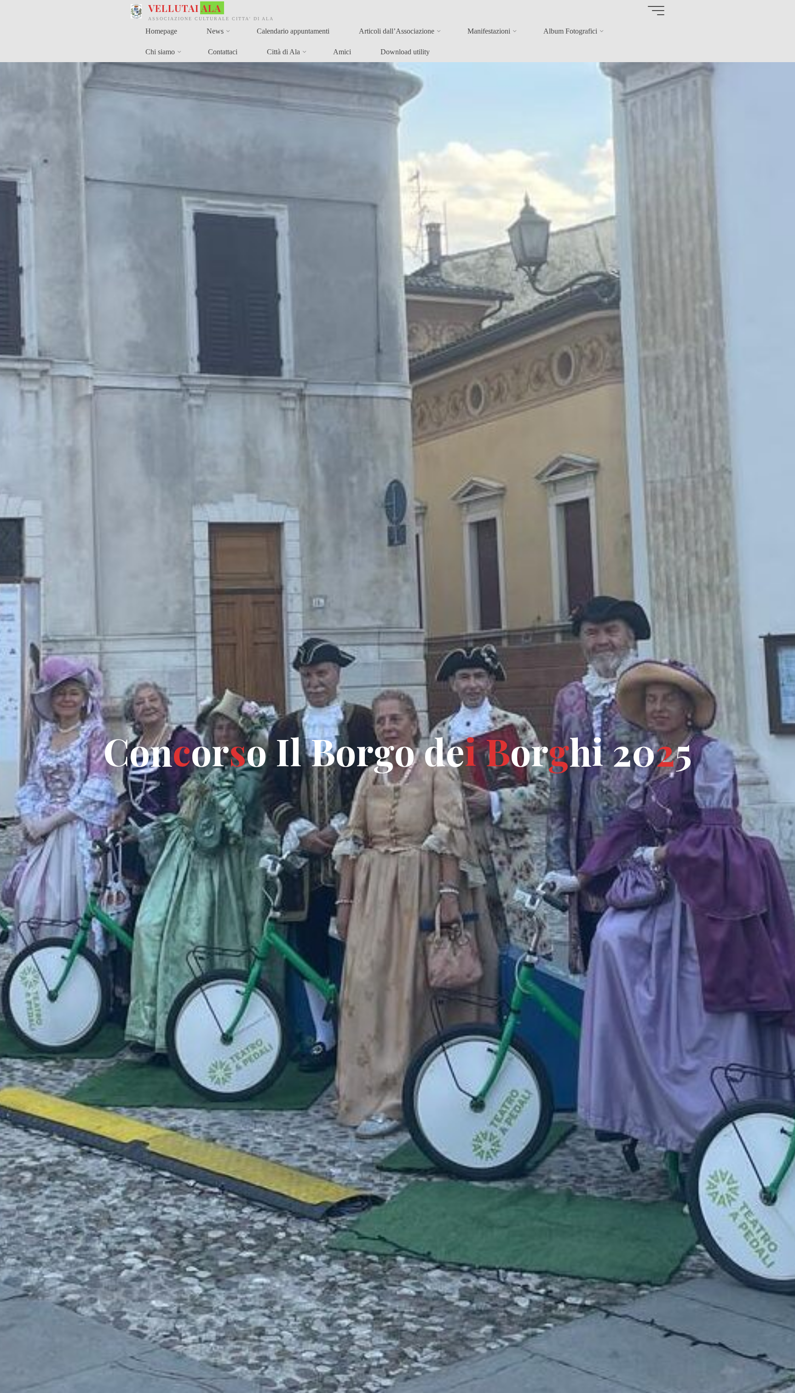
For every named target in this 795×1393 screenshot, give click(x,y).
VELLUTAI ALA (184, 7)
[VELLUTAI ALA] (136, 10)
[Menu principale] (656, 10)
